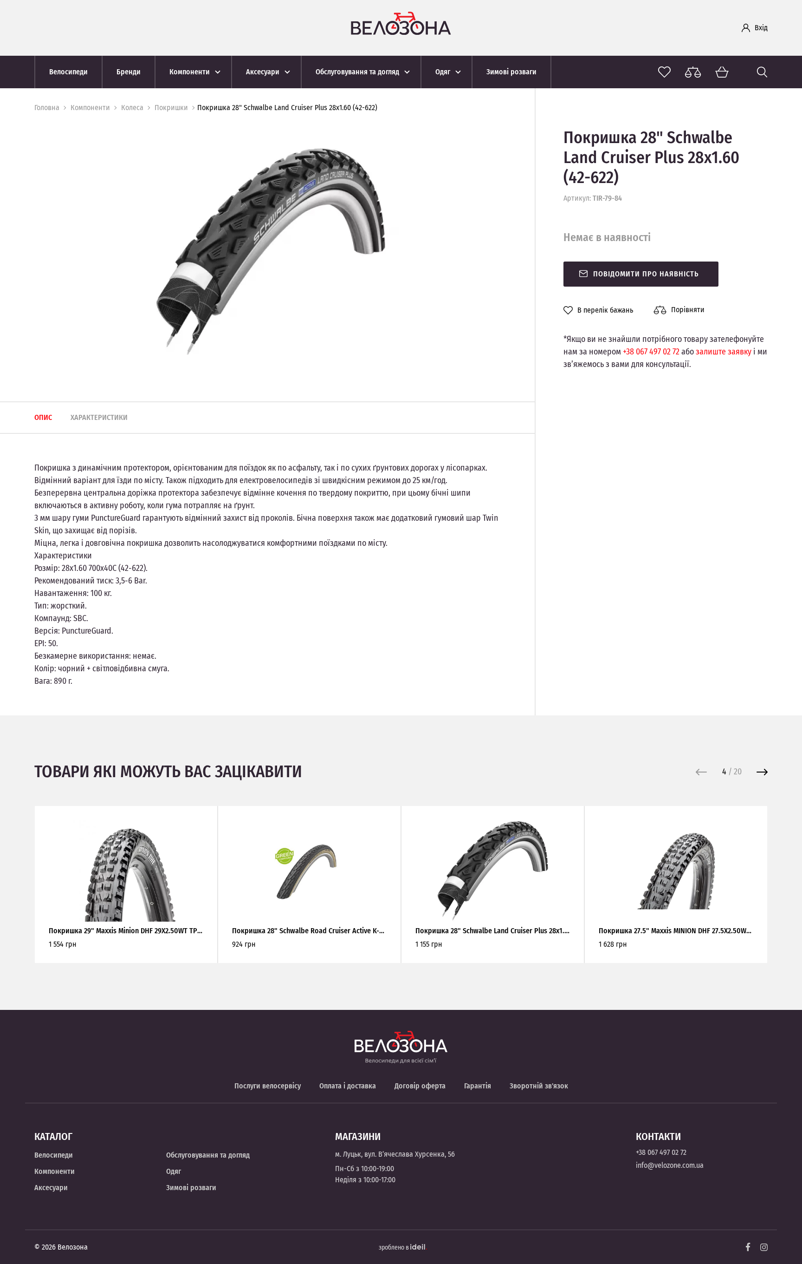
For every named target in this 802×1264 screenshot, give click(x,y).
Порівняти (688, 309)
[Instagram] (764, 1247)
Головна (46, 107)
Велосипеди (53, 1155)
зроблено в (394, 1247)
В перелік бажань (605, 310)
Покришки (171, 107)
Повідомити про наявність (646, 273)
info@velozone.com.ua (670, 1165)
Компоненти (90, 107)
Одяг (173, 1171)
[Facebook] (748, 1247)
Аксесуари (51, 1187)
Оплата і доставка (347, 1085)
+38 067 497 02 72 (651, 352)
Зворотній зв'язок (539, 1085)
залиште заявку (723, 352)
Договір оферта (420, 1085)
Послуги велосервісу (267, 1085)
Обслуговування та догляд (208, 1155)
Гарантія (477, 1085)
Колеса (132, 107)
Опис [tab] (43, 417)
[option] (270, 251)
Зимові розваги (191, 1187)
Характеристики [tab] (99, 417)
